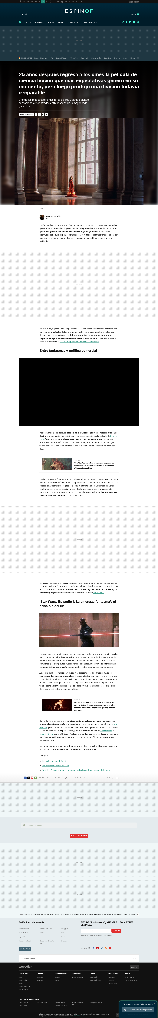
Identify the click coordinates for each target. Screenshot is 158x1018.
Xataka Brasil (23, 1006)
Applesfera (22, 983)
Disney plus (64, 929)
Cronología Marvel (122, 914)
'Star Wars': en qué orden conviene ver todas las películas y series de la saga (76, 770)
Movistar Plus (23, 933)
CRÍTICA (28, 22)
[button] (53, 216)
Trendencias (111, 977)
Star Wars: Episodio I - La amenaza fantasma (91, 778)
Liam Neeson (106, 730)
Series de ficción (24, 929)
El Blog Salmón (129, 977)
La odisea (43, 937)
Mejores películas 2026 (53, 914)
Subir (133, 967)
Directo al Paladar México (77, 1003)
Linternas (64, 941)
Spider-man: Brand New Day (47, 942)
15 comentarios (27, 114)
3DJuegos (40, 977)
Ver (80, 836)
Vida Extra (40, 980)
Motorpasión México (96, 1003)
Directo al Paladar (77, 977)
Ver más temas (25, 949)
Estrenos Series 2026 (80, 914)
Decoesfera (111, 980)
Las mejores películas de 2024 (55, 765)
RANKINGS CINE (73, 22)
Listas (62, 933)
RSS (106, 948)
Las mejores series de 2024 (54, 761)
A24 (52, 58)
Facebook (126, 22)
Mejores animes (108, 914)
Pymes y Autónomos (131, 980)
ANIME (60, 22)
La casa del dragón (61, 58)
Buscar (135, 958)
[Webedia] (25, 966)
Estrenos (50, 778)
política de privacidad (105, 935)
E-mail (46, 114)
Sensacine (57, 977)
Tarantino (117, 58)
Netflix (125, 58)
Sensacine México (60, 1003)
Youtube (134, 22)
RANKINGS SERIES (90, 22)
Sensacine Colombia (61, 1006)
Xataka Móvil (23, 980)
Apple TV (22, 937)
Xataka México (23, 1003)
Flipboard (130, 22)
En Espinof (77, 460)
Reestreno (69, 778)
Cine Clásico (59, 778)
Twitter (138, 22)
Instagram (123, 22)
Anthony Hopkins (96, 58)
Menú (24, 14)
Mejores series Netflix (95, 914)
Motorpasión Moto (95, 980)
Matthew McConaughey (41, 58)
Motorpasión (93, 977)
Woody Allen (74, 58)
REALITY (51, 22)
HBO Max (63, 937)
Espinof (79, 11)
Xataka (21, 977)
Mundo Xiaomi (23, 989)
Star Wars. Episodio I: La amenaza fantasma (79, 341)
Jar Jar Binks (98, 592)
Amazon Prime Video (46, 929)
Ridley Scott (84, 58)
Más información (79, 1016)
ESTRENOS (39, 22)
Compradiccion (112, 983)
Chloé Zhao (107, 58)
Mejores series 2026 (38, 914)
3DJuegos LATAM (42, 1003)
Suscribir (116, 931)
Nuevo (133, 14)
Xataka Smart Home (25, 986)
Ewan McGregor (46, 733)
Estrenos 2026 (67, 914)
